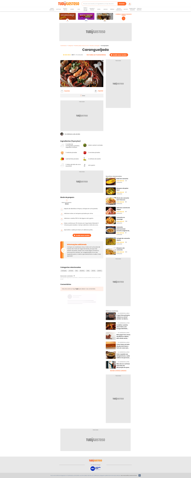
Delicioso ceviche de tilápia (123, 208)
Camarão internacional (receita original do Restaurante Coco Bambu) (122, 229)
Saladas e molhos (92, 9)
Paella (88, 270)
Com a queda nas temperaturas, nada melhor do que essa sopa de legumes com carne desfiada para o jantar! (123, 356)
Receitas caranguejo (95, 45)
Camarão (71, 270)
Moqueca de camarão (120, 249)
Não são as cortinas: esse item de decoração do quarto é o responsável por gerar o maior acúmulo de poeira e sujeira (123, 365)
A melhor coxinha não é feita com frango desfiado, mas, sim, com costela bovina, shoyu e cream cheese (122, 326)
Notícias (58, 9)
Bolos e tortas (65, 9)
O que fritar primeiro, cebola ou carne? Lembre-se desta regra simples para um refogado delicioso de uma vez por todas (123, 317)
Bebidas (112, 9)
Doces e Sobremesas (119, 9)
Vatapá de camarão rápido (123, 239)
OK (139, 475)
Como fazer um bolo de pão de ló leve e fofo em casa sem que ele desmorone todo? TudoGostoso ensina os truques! (123, 346)
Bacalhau (82, 270)
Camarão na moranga (120, 218)
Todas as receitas (139, 9)
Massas (106, 9)
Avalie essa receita (119, 55)
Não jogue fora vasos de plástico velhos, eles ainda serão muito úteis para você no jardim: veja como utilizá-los (123, 336)
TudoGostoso (63, 45)
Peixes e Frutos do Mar (85, 9)
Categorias (70, 45)
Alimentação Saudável (132, 9)
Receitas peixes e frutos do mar (81, 45)
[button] (98, 90)
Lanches (126, 9)
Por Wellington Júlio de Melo (72, 134)
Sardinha (100, 270)
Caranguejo (63, 270)
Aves (79, 9)
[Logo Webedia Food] (95, 468)
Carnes (72, 9)
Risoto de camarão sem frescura (122, 199)
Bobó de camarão (122, 179)
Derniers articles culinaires (118, 370)
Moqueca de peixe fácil (122, 189)
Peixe (76, 270)
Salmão (93, 270)
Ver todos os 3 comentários (96, 55)
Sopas (98, 9)
